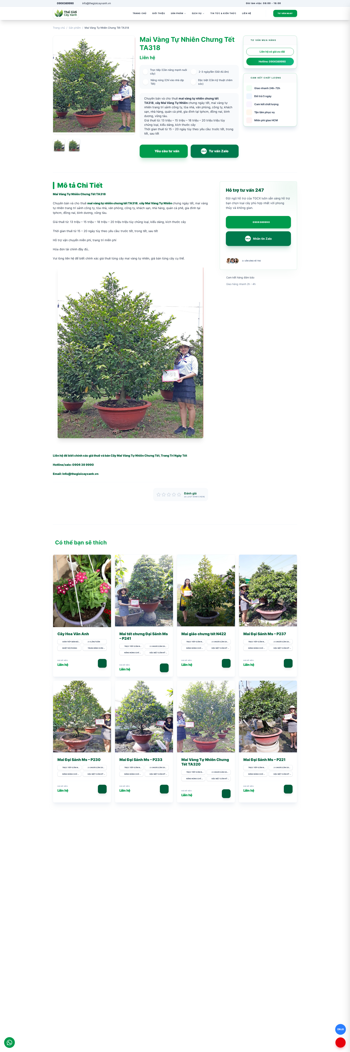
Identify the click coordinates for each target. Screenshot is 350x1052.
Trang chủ (59, 27)
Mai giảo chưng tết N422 (203, 634)
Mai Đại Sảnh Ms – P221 (264, 760)
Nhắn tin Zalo (259, 238)
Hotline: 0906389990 (272, 61)
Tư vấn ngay (285, 13)
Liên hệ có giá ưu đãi (272, 51)
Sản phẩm (75, 27)
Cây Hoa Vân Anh (73, 634)
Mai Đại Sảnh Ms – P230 (79, 760)
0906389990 (261, 222)
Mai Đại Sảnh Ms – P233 (140, 760)
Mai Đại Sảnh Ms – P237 (264, 634)
